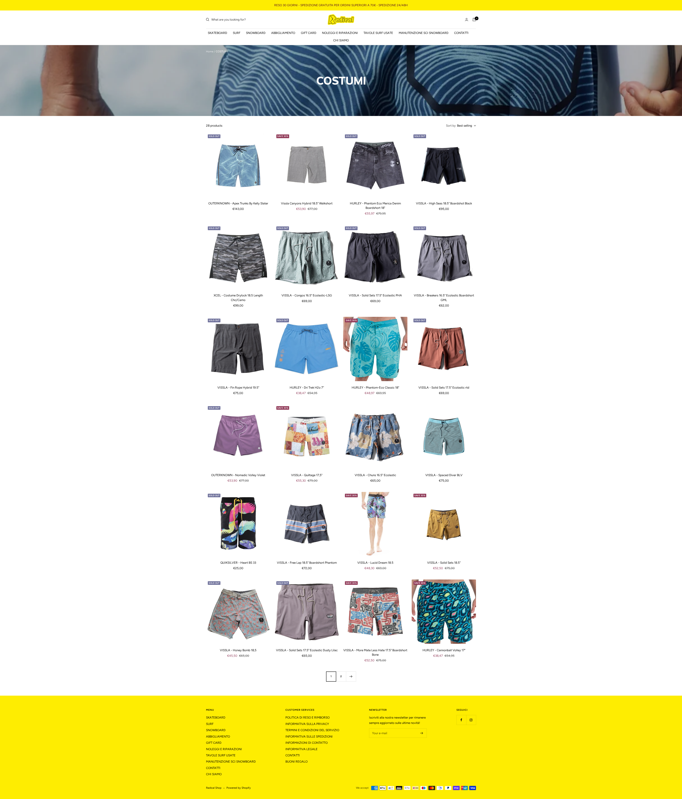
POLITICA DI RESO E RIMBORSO (307, 717)
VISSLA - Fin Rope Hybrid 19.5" (238, 387)
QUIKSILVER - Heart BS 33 (238, 562)
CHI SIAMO (341, 40)
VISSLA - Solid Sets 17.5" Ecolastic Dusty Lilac (307, 650)
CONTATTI (461, 33)
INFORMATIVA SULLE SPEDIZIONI (309, 736)
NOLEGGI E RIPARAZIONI (340, 33)
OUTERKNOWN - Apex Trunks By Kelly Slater (238, 203)
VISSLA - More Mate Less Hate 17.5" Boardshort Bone (375, 652)
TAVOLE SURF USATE (378, 33)
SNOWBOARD (256, 33)
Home (209, 51)
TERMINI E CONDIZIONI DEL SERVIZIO (312, 730)
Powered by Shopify (238, 787)
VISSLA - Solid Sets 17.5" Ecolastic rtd (443, 387)
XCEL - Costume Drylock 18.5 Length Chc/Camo (238, 298)
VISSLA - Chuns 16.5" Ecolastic (375, 475)
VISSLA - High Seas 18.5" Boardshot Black (444, 203)
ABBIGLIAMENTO (283, 33)
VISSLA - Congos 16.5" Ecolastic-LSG (307, 295)
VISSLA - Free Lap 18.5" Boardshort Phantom (307, 562)
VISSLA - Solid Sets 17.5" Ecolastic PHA (375, 295)
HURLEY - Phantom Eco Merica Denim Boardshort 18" (375, 206)
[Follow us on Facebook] (461, 720)
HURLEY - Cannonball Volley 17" (444, 650)
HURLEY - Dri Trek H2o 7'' (307, 387)
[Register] (421, 733)
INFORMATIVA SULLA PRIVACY (307, 724)
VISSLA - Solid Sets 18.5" (444, 562)
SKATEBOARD (217, 33)
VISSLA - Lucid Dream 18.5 (375, 562)
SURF (236, 33)
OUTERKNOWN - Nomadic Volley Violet (238, 475)
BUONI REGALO (296, 761)
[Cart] (474, 19)
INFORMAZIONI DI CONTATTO (306, 742)
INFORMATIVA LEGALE (301, 749)
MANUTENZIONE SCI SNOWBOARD (423, 33)
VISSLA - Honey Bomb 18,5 (238, 650)
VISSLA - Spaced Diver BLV (443, 475)
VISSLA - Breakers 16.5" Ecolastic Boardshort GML (444, 298)
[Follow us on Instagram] (471, 720)
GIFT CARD (308, 33)
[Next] (351, 676)
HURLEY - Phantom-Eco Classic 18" (375, 387)
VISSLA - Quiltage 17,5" (306, 475)
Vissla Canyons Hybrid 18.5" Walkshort (306, 203)
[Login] (466, 19)
